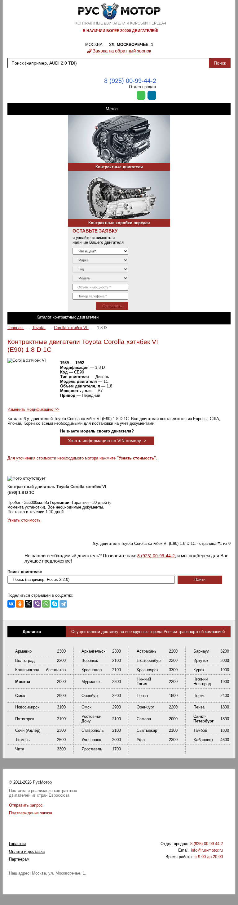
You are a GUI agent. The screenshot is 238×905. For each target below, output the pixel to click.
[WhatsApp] (46, 604)
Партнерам (19, 859)
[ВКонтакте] (11, 604)
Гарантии (17, 843)
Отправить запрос (26, 805)
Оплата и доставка (27, 851)
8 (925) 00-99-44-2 (130, 80)
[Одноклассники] (20, 604)
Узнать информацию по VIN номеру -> (107, 440)
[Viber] (37, 604)
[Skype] (54, 604)
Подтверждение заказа (30, 813)
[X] (28, 604)
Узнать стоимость (24, 520)
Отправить (112, 306)
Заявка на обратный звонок (121, 50)
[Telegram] (63, 604)
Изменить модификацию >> (33, 409)
